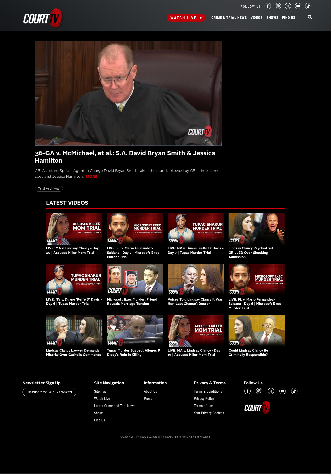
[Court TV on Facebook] (268, 8)
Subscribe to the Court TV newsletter (49, 392)
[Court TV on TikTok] (308, 8)
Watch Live (183, 18)
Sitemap (100, 391)
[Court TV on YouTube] (298, 8)
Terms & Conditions (208, 391)
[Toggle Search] (310, 17)
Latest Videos (67, 203)
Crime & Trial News (229, 18)
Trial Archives (48, 188)
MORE (91, 176)
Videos (257, 18)
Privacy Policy (204, 398)
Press (148, 398)
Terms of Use (203, 406)
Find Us (288, 18)
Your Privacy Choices (209, 413)
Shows (272, 18)
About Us (150, 391)
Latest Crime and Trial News (114, 406)
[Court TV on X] (288, 8)
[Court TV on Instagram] (278, 8)
